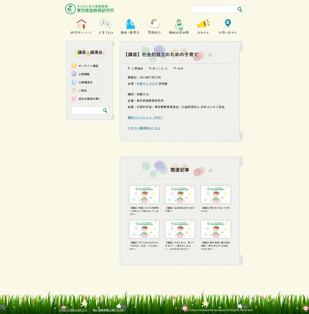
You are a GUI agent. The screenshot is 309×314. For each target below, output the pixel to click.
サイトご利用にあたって (73, 310)
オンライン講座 (88, 66)
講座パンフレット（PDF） (146, 117)
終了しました (160, 68)
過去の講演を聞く (90, 98)
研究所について (81, 32)
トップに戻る (298, 305)
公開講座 (137, 68)
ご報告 (83, 90)
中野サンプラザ (147, 83)
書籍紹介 (154, 32)
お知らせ (203, 32)
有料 (180, 68)
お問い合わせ (227, 32)
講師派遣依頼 (179, 32)
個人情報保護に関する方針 (108, 310)
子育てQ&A (105, 32)
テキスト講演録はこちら (144, 128)
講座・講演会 (130, 32)
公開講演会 (86, 82)
